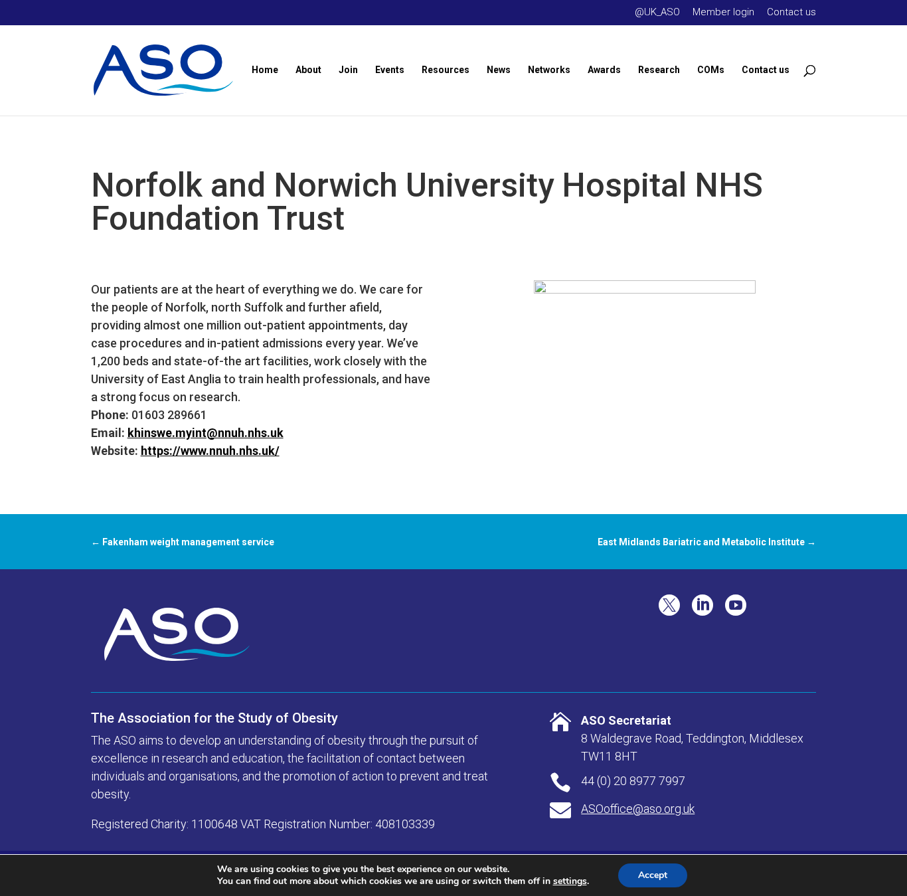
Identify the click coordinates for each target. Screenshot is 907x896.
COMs (710, 70)
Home (265, 70)
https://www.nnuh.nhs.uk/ (210, 451)
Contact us (791, 12)
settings (570, 881)
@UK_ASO (657, 12)
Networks (549, 70)
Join (348, 70)
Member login (723, 12)
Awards (604, 70)
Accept (652, 875)
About (308, 70)
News (499, 70)
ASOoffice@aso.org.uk (638, 809)
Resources (445, 70)
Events (389, 70)
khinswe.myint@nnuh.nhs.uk (205, 433)
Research (659, 70)
